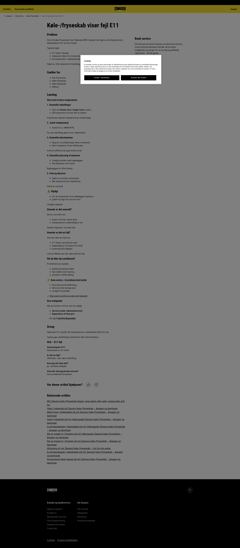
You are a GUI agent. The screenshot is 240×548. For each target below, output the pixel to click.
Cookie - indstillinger (102, 77)
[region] (121, 69)
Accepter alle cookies (138, 77)
